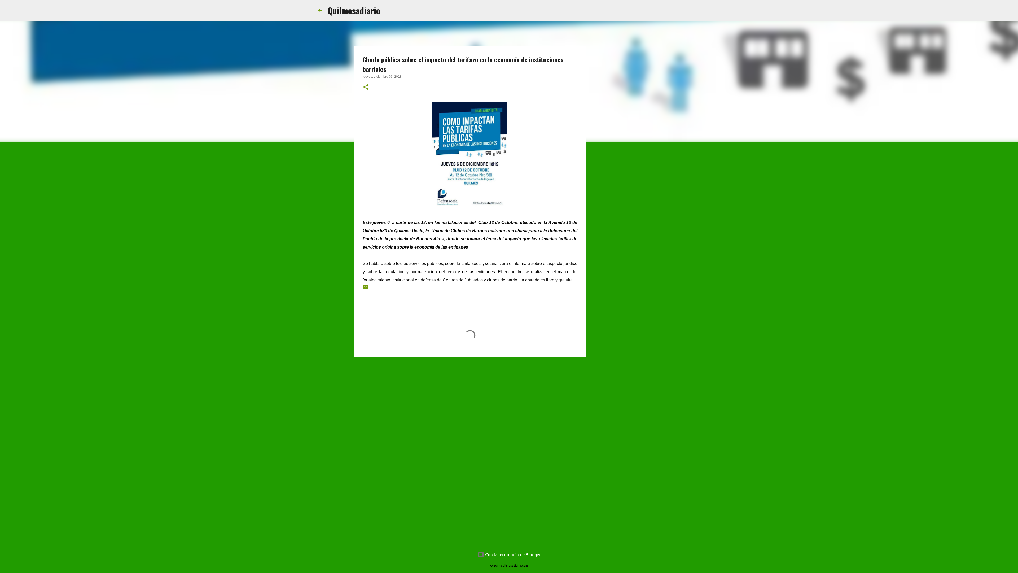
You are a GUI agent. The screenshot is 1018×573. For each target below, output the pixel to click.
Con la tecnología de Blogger (512, 554)
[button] (366, 87)
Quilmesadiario (353, 10)
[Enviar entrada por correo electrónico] (366, 289)
